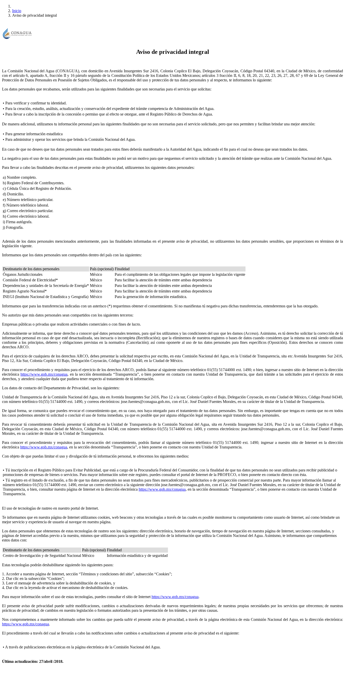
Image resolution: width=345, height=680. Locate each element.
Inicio (16, 11)
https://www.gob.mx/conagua (43, 374)
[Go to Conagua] (17, 34)
